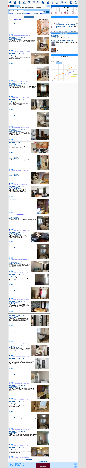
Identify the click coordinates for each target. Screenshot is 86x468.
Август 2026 (64, 5)
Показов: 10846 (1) (20, 343)
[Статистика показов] (12, 34)
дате (15, 19)
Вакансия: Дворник (54, 35)
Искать (47, 11)
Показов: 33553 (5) (20, 214)
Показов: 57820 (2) (20, 140)
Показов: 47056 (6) (20, 259)
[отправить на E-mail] (11, 34)
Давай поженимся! (57, 18)
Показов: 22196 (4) (20, 299)
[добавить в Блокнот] (9, 34)
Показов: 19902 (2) (20, 429)
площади (19, 19)
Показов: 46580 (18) (20, 97)
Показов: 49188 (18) (20, 51)
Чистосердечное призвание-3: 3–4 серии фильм (62, 31)
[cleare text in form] (43, 11)
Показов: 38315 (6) (20, 272)
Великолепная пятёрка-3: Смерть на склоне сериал (63, 24)
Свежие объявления (64, 33)
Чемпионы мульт (56, 28)
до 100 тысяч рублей (56, 58)
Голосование (64, 54)
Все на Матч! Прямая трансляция (59, 22)
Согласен (43, 466)
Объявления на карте (29, 17)
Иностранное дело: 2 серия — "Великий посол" (62, 26)
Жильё (12, 5)
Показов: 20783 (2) (20, 445)
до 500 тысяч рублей (56, 60)
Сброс (48, 10)
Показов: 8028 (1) (19, 457)
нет (53, 57)
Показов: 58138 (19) (20, 35)
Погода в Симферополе (43, 461)
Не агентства (47, 8)
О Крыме (17, 5)
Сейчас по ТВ (64, 17)
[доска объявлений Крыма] (9, 6)
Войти (48, 5)
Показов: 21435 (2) (20, 399)
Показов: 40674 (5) (20, 184)
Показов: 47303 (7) (20, 170)
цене (17, 19)
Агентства (42, 8)
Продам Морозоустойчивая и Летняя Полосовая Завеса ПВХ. (62, 40)
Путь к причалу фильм (57, 30)
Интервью (55, 27)
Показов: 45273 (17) (20, 81)
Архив (75, 62)
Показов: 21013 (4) (20, 356)
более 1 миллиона (56, 61)
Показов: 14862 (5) (20, 127)
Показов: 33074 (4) (20, 230)
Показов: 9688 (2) (19, 383)
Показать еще (29, 459)
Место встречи (56, 23)
